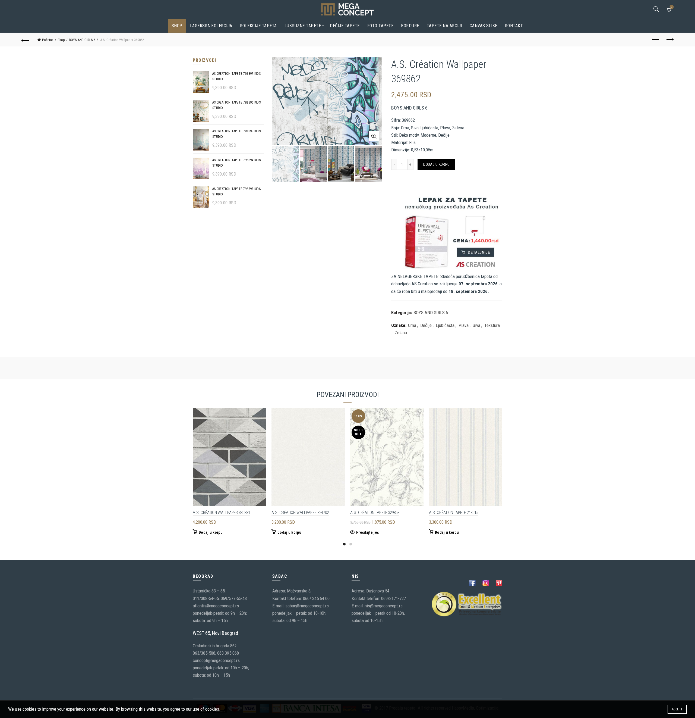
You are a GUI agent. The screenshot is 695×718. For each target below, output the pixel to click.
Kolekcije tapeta (258, 25)
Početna (47, 40)
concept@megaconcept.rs (216, 660)
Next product (669, 39)
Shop (177, 25)
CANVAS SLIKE (483, 25)
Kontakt (514, 25)
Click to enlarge (374, 136)
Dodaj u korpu (436, 164)
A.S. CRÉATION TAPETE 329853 (374, 512)
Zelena (401, 332)
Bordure (410, 25)
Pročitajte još (367, 532)
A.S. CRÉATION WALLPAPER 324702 (300, 512)
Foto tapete (380, 25)
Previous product (656, 39)
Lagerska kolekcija (211, 25)
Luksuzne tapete (303, 25)
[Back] (25, 39)
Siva (476, 325)
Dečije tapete (345, 25)
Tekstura (492, 325)
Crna (412, 325)
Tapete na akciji (444, 25)
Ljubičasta (445, 325)
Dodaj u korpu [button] (211, 532)
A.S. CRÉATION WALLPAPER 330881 (221, 512)
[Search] (656, 9)
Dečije (426, 325)
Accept (677, 709)
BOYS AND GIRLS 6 (82, 40)
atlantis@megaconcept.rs (216, 605)
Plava (464, 325)
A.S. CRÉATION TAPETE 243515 (453, 512)
